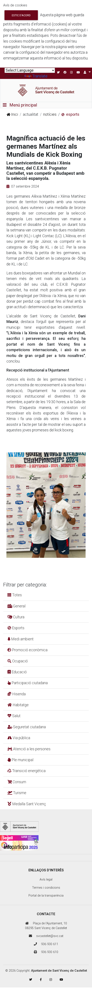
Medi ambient (22, 639)
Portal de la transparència (46, 895)
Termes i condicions (46, 888)
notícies (49, 114)
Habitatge (20, 705)
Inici (14, 114)
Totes (16, 595)
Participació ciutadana (29, 683)
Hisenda (18, 694)
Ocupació (19, 661)
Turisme (19, 793)
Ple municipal (22, 760)
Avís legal (46, 879)
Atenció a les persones (31, 749)
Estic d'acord (21, 15)
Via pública (21, 738)
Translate (39, 76)
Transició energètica (28, 771)
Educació (19, 672)
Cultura (18, 617)
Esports (17, 628)
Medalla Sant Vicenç (28, 804)
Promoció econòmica (29, 650)
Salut (16, 716)
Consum (19, 782)
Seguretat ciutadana (29, 727)
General (18, 606)
